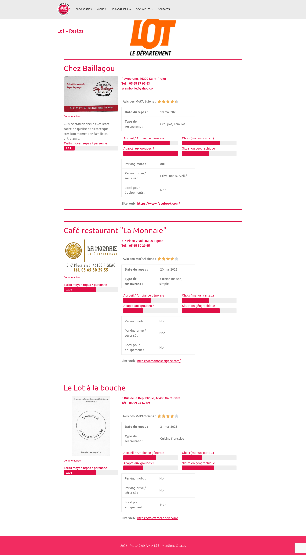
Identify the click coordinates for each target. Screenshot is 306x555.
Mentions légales (174, 545)
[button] (129, 9)
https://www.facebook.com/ (158, 203)
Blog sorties (84, 9)
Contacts (164, 9)
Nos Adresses (119, 9)
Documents (143, 9)
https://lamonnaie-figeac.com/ (159, 361)
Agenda (101, 9)
